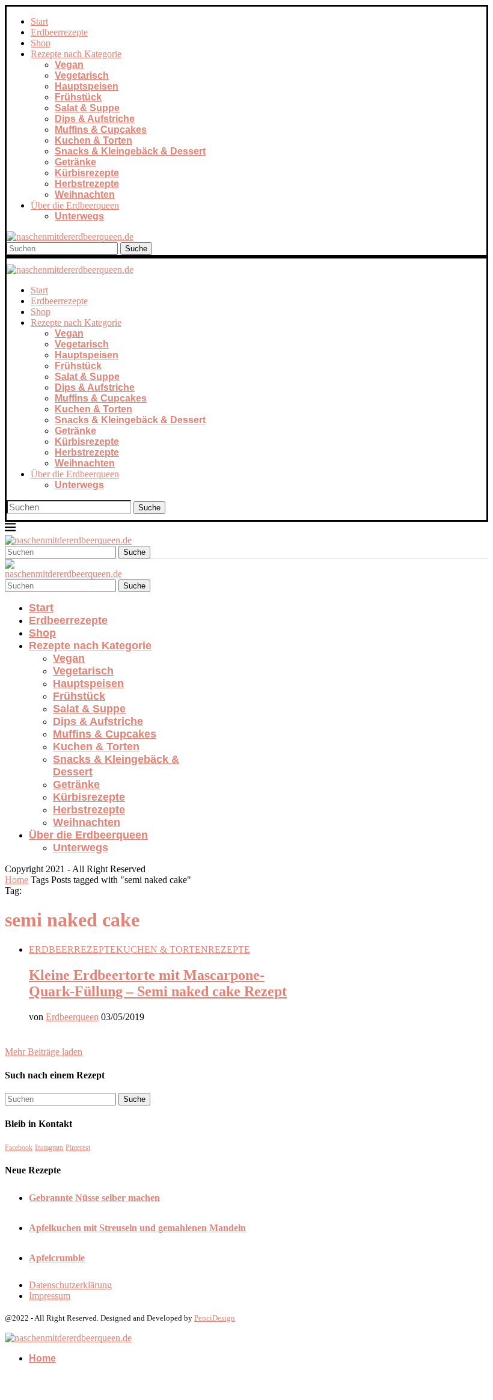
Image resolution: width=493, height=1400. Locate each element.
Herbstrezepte (87, 184)
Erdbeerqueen (72, 1017)
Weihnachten (85, 194)
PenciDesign (214, 1317)
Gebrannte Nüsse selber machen (94, 1198)
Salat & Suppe (87, 108)
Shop (41, 43)
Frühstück (78, 97)
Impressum (49, 1296)
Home (16, 880)
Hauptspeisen (86, 86)
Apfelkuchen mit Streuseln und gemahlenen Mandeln (137, 1228)
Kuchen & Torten (93, 140)
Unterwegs (79, 216)
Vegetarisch (82, 75)
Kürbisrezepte (87, 173)
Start (39, 21)
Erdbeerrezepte (59, 32)
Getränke (75, 162)
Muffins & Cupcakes (101, 129)
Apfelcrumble (57, 1258)
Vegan (69, 65)
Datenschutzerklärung (70, 1285)
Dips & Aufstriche (95, 119)
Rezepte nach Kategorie (76, 54)
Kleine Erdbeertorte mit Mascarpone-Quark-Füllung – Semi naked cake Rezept (158, 983)
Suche (136, 248)
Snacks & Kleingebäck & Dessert (130, 151)
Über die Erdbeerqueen (75, 205)
